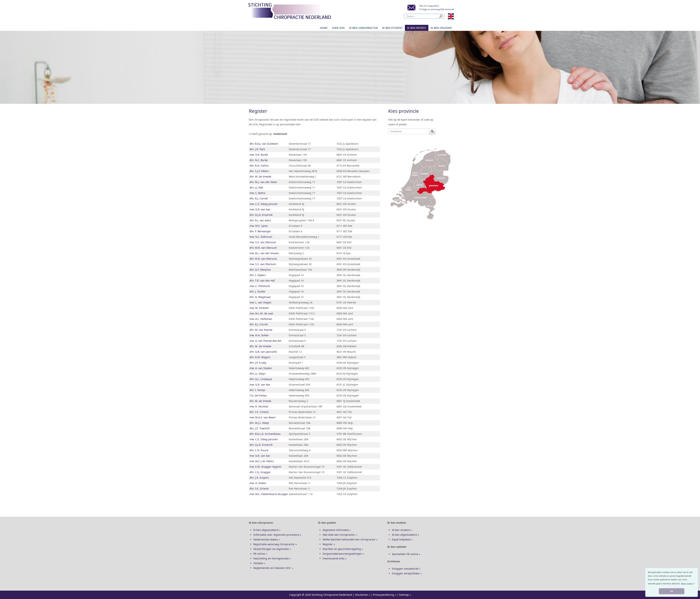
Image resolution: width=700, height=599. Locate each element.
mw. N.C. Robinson (261, 236)
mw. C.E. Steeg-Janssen (264, 204)
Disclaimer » (362, 594)
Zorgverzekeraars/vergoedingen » (343, 553)
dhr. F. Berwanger (260, 231)
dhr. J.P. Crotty (258, 362)
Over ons (338, 28)
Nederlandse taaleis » (266, 539)
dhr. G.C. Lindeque (261, 379)
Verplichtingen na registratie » (272, 549)
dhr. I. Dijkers (258, 275)
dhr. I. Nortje (257, 390)
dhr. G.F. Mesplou (260, 269)
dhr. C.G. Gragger (260, 472)
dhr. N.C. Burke (259, 160)
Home (324, 28)
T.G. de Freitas (258, 395)
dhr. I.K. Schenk (259, 412)
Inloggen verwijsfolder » (407, 573)
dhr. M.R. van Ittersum (263, 247)
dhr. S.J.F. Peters (259, 171)
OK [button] (671, 591)
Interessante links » (335, 558)
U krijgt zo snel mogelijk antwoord (436, 9)
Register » (329, 544)
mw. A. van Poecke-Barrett (265, 340)
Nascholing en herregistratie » (272, 558)
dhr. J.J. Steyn (257, 373)
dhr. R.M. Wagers (260, 357)
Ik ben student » (402, 530)
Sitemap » (405, 594)
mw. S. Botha (257, 193)
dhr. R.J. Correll (259, 198)
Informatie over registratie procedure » (277, 534)
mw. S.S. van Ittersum (263, 242)
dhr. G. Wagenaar (260, 297)
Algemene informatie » (337, 530)
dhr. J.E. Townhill (260, 428)
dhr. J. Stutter (258, 291)
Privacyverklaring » (384, 594)
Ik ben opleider (441, 28)
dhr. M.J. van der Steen (263, 182)
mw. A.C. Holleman (261, 319)
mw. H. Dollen (258, 483)
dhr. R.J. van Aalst (260, 220)
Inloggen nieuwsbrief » (406, 568)
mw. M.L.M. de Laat (261, 313)
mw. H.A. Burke (259, 154)
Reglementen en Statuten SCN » (273, 568)
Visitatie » (259, 563)
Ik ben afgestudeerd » (266, 530)
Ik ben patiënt (416, 28)
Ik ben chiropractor (363, 28)
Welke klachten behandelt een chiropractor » (350, 539)
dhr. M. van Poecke (261, 330)
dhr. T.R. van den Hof (262, 280)
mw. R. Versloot (259, 406)
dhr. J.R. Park (257, 149)
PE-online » (260, 553)
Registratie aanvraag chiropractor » (275, 544)
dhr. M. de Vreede (260, 176)
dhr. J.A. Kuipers (259, 477)
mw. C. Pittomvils (260, 286)
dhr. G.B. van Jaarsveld (263, 351)
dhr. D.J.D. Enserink (261, 215)
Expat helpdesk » (402, 539)
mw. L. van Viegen (260, 302)
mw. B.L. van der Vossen (264, 253)
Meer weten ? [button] (688, 584)
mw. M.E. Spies (259, 226)
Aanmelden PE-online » (406, 554)
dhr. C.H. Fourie (259, 450)
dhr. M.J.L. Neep (259, 423)
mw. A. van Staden (261, 368)
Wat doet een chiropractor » (340, 534)
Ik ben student (392, 28)
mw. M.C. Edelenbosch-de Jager (269, 494)
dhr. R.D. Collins (259, 165)
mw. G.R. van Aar (260, 209)
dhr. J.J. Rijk (256, 187)
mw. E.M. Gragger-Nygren (265, 466)
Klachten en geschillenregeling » (343, 549)
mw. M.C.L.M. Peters (262, 461)
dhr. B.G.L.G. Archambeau (265, 434)
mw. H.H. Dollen (259, 335)
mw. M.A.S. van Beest (262, 417)
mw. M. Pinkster (259, 308)
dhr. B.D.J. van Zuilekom (264, 143)
